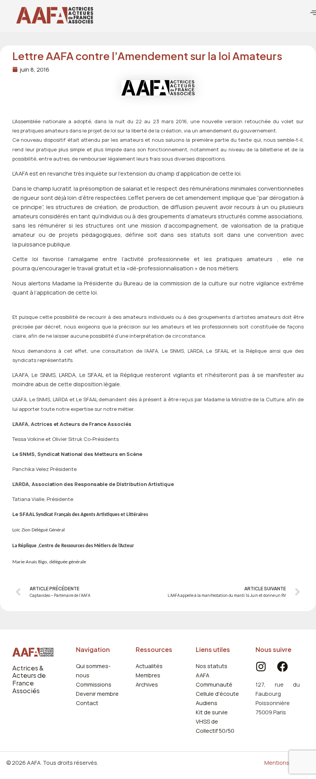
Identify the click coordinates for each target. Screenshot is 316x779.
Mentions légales (287, 762)
